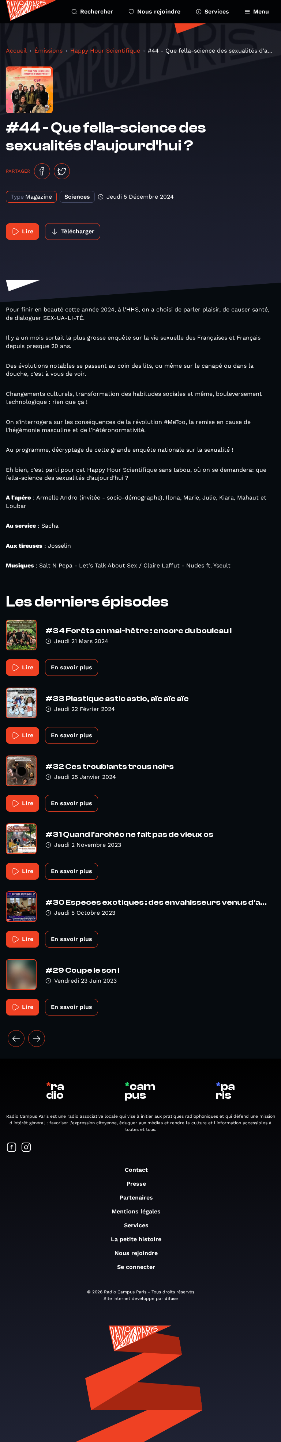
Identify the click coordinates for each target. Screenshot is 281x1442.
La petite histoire (136, 1239)
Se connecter (136, 1266)
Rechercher (96, 11)
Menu (261, 11)
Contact (136, 1169)
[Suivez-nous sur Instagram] (26, 1147)
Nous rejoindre (158, 11)
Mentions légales (136, 1211)
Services (217, 11)
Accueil (16, 50)
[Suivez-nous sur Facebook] (12, 1147)
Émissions (48, 50)
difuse (171, 1298)
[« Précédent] (16, 1038)
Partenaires (136, 1197)
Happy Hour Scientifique (105, 50)
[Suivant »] (37, 1038)
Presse (136, 1183)
